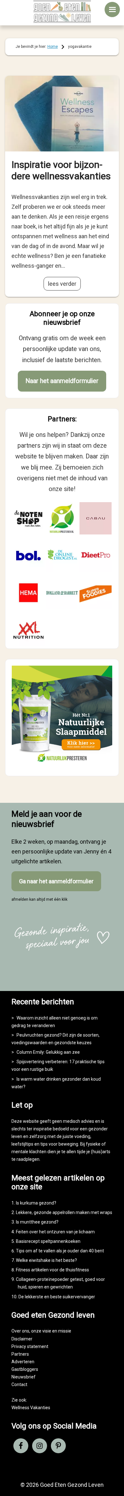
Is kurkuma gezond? (36, 1202)
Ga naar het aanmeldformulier (56, 881)
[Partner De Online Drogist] (62, 555)
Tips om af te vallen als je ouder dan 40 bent (60, 1250)
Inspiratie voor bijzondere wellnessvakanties (61, 170)
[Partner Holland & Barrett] (62, 592)
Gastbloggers (24, 1369)
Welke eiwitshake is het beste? (46, 1260)
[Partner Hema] (28, 592)
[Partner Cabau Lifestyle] (96, 518)
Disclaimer (21, 1338)
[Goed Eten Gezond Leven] (62, 11)
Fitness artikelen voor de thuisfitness (52, 1269)
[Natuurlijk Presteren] (62, 764)
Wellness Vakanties (30, 1407)
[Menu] (112, 9)
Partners (20, 1354)
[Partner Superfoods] (96, 592)
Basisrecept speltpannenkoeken (48, 1241)
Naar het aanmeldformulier (62, 381)
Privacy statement (29, 1346)
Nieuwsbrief (23, 1376)
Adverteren (22, 1361)
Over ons (20, 1330)
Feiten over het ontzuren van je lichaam (55, 1231)
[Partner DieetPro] (96, 555)
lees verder (62, 283)
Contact (19, 1384)
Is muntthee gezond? (37, 1221)
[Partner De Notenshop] (28, 518)
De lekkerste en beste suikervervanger (56, 1296)
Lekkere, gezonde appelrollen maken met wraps (64, 1212)
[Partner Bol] (28, 555)
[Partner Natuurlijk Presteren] (62, 518)
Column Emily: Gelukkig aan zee (48, 1052)
